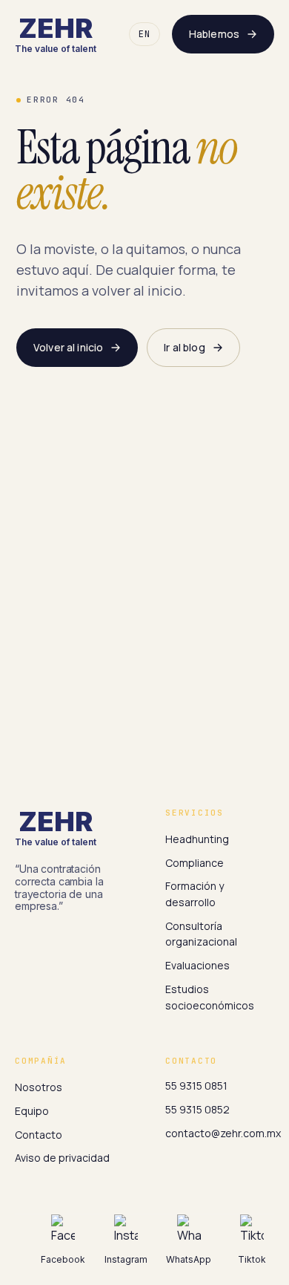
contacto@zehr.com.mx (223, 1133)
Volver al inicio (68, 347)
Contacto (38, 1135)
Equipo (32, 1111)
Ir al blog (184, 347)
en (144, 34)
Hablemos (214, 34)
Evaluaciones (197, 965)
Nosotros (38, 1087)
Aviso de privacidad (62, 1158)
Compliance (194, 863)
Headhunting (197, 839)
